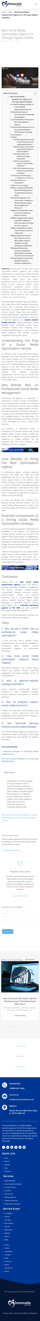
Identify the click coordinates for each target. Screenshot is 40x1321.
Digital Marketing (9, 1181)
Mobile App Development (12, 1204)
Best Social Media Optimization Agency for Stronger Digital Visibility (21, 99)
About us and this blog (21, 176)
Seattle (6, 1245)
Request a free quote (26, 178)
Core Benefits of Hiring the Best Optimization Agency (23, 122)
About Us (7, 1161)
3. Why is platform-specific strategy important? (22, 156)
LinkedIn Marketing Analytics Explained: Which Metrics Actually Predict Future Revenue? (23, 252)
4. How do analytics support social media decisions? (24, 163)
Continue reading (20, 1015)
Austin (6, 1258)
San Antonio (8, 1268)
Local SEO (7, 1190)
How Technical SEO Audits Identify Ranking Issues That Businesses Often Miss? (23, 191)
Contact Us (7, 1171)
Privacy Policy (8, 1313)
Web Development (10, 1197)
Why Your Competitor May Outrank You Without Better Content (23, 213)
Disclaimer (33, 1313)
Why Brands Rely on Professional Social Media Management (23, 114)
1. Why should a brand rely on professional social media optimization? (24, 142)
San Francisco (8, 1223)
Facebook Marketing (10, 1200)
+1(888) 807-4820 (16, 1088)
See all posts (30, 959)
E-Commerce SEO (10, 1187)
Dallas (6, 1240)
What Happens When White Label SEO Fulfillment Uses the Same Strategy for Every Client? (23, 222)
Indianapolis (8, 1230)
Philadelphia (8, 1251)
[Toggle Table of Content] (34, 93)
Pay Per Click (8, 1194)
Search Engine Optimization (13, 1184)
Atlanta (6, 1236)
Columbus (7, 1255)
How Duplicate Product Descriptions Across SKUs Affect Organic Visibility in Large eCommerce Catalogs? (22, 241)
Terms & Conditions (22, 1313)
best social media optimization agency (16, 815)
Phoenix (7, 1248)
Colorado (7, 1226)
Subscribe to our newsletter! (19, 181)
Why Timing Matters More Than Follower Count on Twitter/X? (23, 230)
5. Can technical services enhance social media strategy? (24, 170)
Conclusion (17, 135)
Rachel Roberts (9, 772)
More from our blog (20, 185)
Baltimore (7, 1233)
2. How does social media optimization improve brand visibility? (24, 149)
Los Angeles (8, 1213)
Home (4, 12)
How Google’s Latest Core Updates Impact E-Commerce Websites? (23, 260)
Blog (10, 12)
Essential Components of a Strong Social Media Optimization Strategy (23, 129)
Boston (6, 1271)
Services (7, 1164)
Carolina (7, 1216)
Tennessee (7, 1261)
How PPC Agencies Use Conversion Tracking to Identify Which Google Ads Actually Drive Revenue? (23, 203)
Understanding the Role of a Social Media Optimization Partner (23, 107)
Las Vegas (7, 1220)
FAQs (15, 137)
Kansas (6, 1264)
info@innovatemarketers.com (21, 1100)
